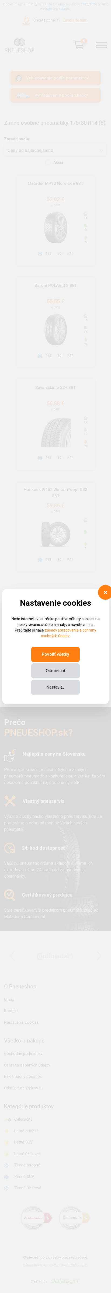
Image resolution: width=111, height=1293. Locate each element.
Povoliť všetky (55, 654)
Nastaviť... (55, 687)
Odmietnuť (55, 670)
